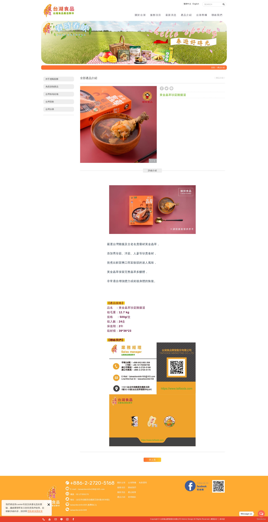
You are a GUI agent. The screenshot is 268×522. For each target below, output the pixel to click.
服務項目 (155, 15)
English (196, 4)
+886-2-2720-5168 (92, 483)
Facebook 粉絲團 (196, 486)
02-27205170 (82, 494)
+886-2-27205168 (44, 519)
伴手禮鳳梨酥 (52, 79)
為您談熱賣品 (52, 86)
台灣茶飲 (50, 101)
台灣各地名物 (52, 94)
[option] (118, 124)
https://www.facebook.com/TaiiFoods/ (73, 519)
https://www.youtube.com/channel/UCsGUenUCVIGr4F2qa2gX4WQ (50, 519)
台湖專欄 (201, 15)
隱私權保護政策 (35, 511)
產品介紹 (186, 15)
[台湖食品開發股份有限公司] (58, 10)
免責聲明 (143, 482)
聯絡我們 (217, 15)
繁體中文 (187, 4)
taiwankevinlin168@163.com (91, 489)
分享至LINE (171, 88)
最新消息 (171, 15)
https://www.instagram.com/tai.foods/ (67, 519)
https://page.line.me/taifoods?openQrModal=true (61, 519)
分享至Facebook (162, 88)
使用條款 (132, 497)
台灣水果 (50, 109)
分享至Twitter (166, 88)
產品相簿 (132, 492)
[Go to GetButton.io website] (261, 519)
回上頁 (152, 459)
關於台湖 (140, 15)
